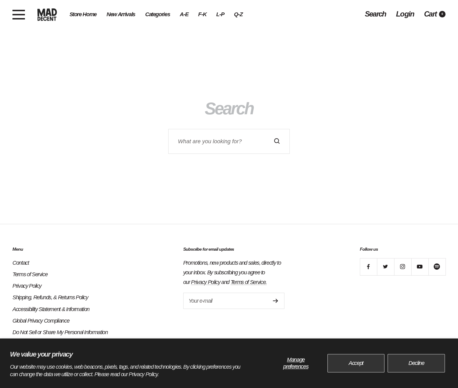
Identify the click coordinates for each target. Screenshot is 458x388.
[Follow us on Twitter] (385, 266)
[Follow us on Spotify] (437, 266)
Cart (433, 14)
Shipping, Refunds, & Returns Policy (50, 297)
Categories (157, 14)
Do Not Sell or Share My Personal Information (60, 332)
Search (375, 14)
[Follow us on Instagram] (402, 266)
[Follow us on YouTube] (419, 266)
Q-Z (238, 14)
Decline (416, 363)
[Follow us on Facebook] (368, 266)
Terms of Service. (249, 282)
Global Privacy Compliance (40, 321)
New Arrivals (121, 14)
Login (405, 14)
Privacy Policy (26, 286)
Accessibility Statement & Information (50, 309)
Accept (356, 363)
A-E (184, 14)
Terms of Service (29, 274)
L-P (220, 14)
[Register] (275, 301)
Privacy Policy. (144, 374)
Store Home (83, 14)
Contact (20, 263)
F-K (202, 14)
